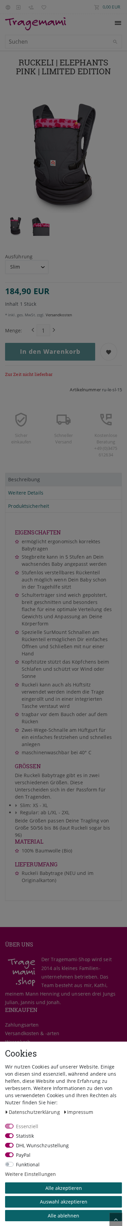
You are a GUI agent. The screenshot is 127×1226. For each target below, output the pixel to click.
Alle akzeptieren (63, 1188)
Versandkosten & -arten (32, 1033)
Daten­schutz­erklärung (35, 1112)
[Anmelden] (18, 7)
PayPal (23, 1155)
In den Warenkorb (50, 351)
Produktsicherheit (28, 506)
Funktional (28, 1164)
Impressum (80, 1112)
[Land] (9, 7)
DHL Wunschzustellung (42, 1145)
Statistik (25, 1136)
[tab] (63, 479)
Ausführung (19, 256)
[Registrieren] (31, 7)
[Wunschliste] (42, 7)
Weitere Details (25, 492)
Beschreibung (24, 479)
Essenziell (27, 1126)
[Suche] (115, 42)
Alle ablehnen (63, 1215)
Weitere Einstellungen (30, 1174)
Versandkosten (58, 314)
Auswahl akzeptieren (63, 1201)
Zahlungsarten (22, 1024)
